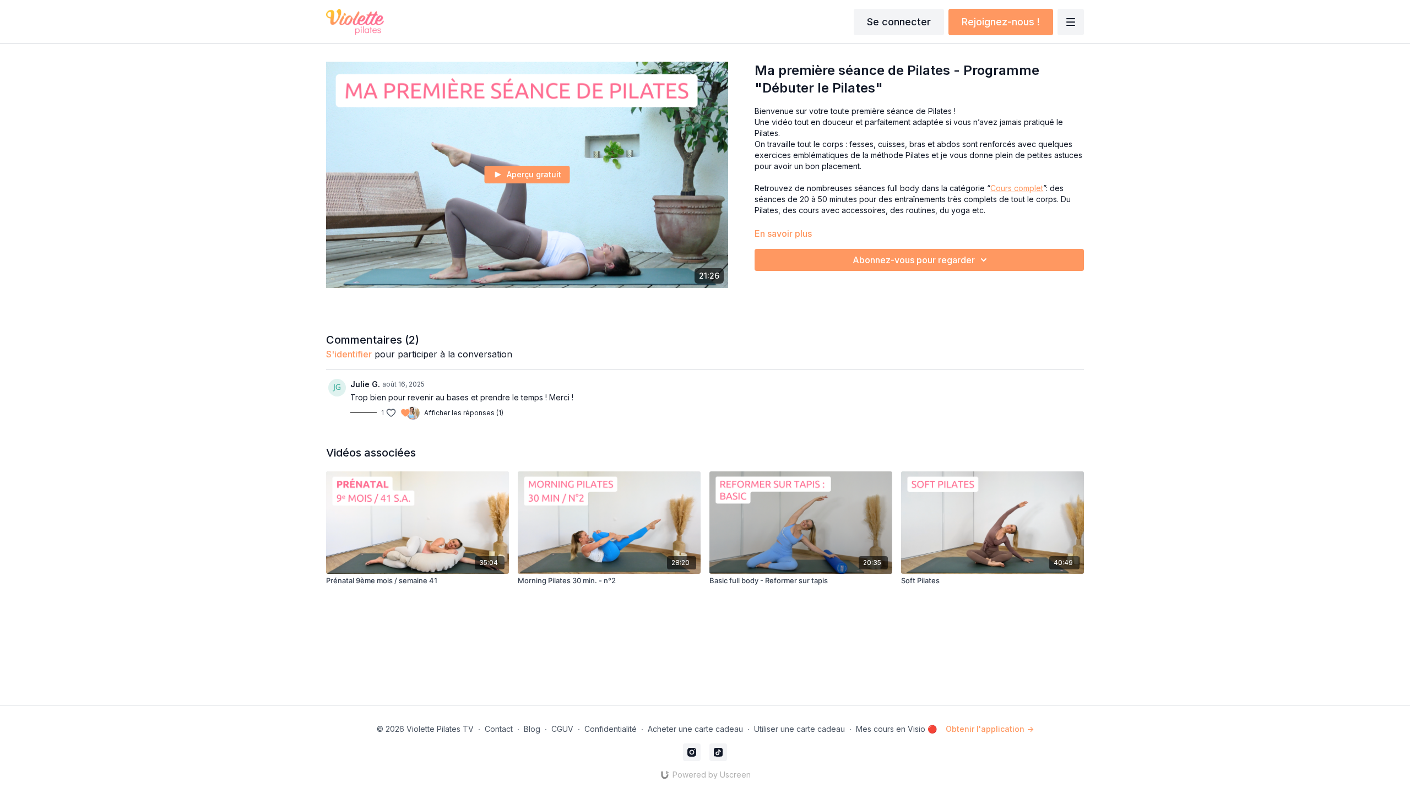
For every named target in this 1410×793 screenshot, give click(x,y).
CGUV (562, 729)
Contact (499, 729)
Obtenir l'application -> (990, 729)
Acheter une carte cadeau (695, 729)
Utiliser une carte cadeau (799, 729)
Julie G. (365, 384)
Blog (532, 729)
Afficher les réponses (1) (463, 413)
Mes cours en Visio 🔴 (896, 729)
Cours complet (1016, 188)
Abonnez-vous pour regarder (914, 259)
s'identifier (349, 354)
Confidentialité (610, 729)
